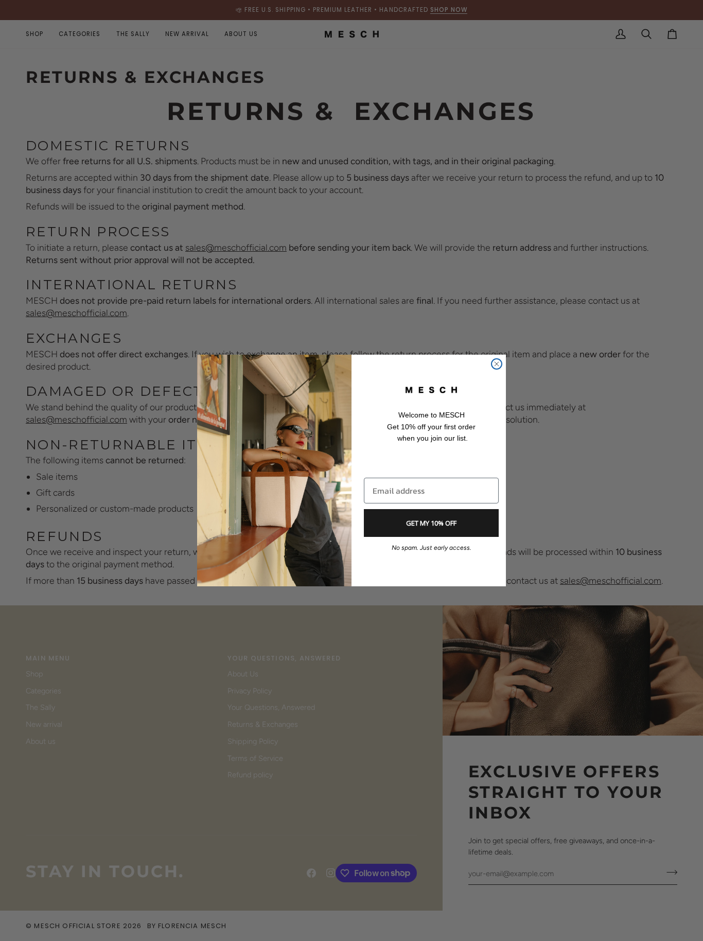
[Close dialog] (496, 364)
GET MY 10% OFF (431, 523)
